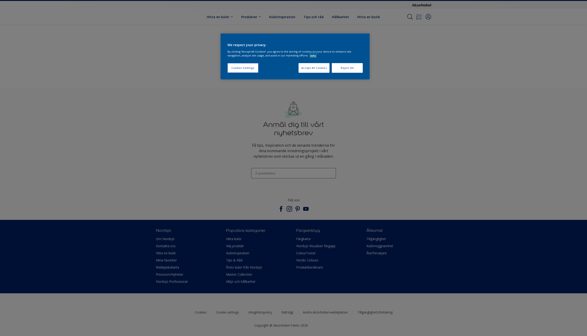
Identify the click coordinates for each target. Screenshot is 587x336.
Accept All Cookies (314, 68)
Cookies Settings (243, 68)
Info (313, 55)
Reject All (347, 68)
